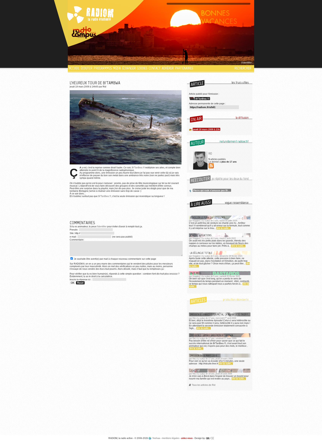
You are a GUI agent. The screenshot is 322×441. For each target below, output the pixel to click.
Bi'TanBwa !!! (138, 167)
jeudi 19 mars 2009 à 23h (206, 129)
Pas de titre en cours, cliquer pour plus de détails (94, 62)
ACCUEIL (74, 68)
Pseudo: (74, 229)
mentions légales (170, 438)
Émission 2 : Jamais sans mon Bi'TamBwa (211, 335)
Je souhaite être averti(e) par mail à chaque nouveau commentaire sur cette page (114, 259)
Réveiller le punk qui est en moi (207, 217)
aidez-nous (187, 438)
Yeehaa (156, 438)
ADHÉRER (168, 68)
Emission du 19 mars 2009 (203, 355)
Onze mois (195, 273)
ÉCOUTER (86, 68)
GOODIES (142, 68)
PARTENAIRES (184, 68)
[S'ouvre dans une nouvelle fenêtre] (84, 32)
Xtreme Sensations (200, 235)
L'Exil (193, 370)
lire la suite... (223, 228)
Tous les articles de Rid (203, 385)
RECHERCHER (242, 68)
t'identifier (102, 226)
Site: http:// (75, 233)
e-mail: (73, 236)
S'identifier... (247, 62)
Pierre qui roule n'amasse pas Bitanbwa (212, 190)
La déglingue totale (201, 253)
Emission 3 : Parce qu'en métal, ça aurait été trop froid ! (220, 314)
